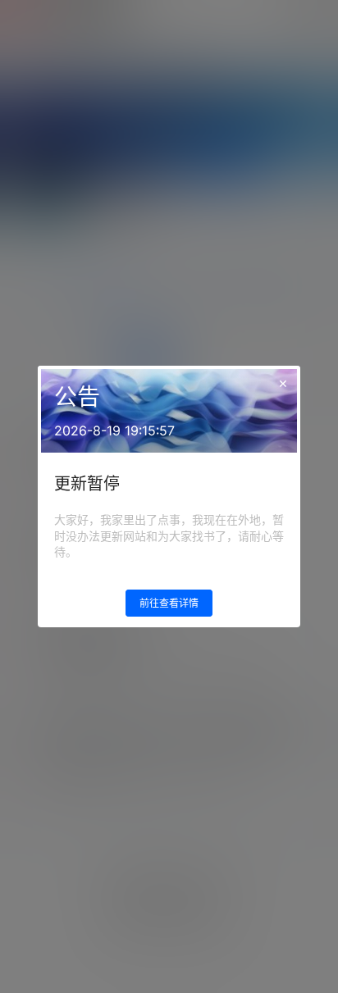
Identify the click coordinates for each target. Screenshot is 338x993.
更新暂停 (87, 484)
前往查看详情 (169, 603)
